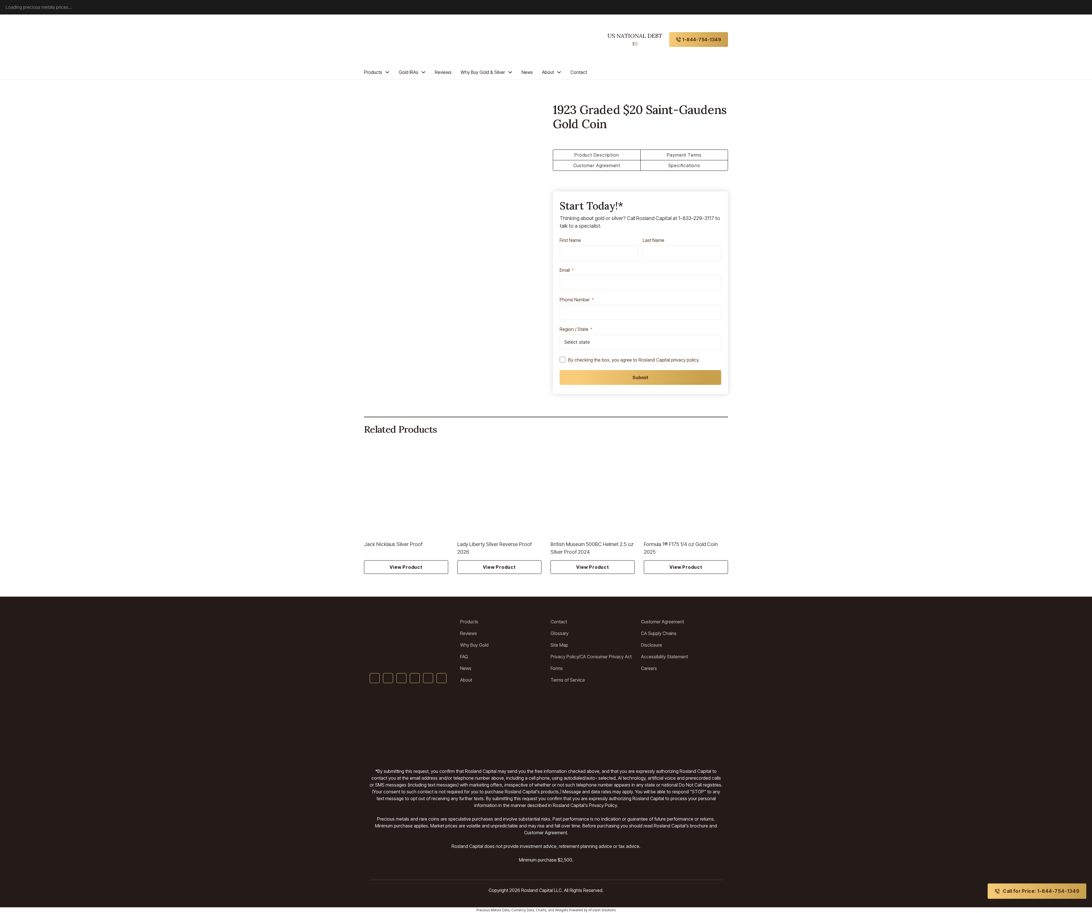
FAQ (464, 656)
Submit (640, 377)
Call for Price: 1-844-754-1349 (1041, 891)
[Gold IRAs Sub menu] (423, 72)
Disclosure (651, 645)
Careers (649, 668)
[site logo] (390, 39)
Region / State (574, 329)
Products (373, 72)
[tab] (596, 155)
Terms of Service (568, 680)
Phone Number (575, 299)
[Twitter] (388, 678)
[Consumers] (637, 725)
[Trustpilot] (383, 725)
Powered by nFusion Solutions (592, 910)
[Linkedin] (415, 678)
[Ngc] (704, 725)
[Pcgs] (581, 725)
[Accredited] (546, 725)
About (548, 72)
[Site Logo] (410, 628)
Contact (578, 72)
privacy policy (684, 360)
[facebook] (375, 678)
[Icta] (505, 725)
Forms (557, 668)
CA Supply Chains (659, 633)
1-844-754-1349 (701, 39)
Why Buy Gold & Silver (483, 72)
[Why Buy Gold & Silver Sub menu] (510, 72)
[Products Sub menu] (387, 72)
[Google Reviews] (470, 725)
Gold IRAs (408, 72)
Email (565, 270)
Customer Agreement (662, 621)
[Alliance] (425, 725)
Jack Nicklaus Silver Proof (393, 544)
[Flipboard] (441, 678)
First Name (570, 240)
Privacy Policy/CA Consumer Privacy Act (591, 656)
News (527, 72)
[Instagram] (428, 678)
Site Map (559, 645)
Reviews (443, 72)
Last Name (653, 240)
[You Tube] (401, 678)
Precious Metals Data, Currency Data (505, 910)
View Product (406, 567)
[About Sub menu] (559, 72)
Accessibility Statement (664, 656)
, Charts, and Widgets (551, 910)
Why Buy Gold (474, 645)
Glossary (559, 633)
